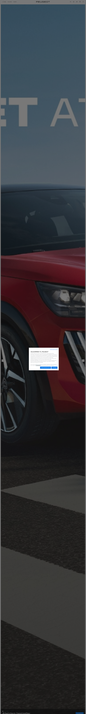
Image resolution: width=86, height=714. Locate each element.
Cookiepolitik (38, 365)
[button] (54, 349)
